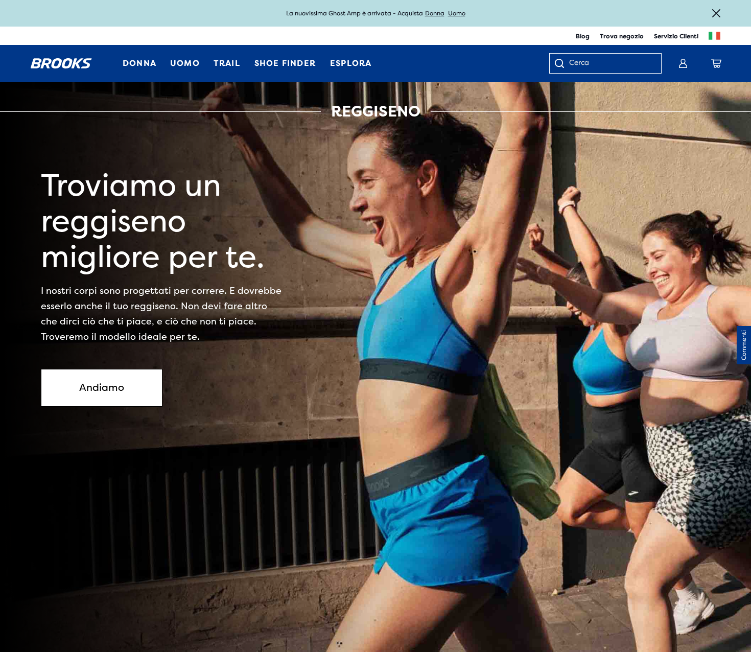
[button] (744, 345)
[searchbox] (610, 63)
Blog (583, 36)
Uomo (456, 13)
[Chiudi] (716, 13)
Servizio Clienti (676, 36)
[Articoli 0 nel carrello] (716, 63)
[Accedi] (683, 63)
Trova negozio (622, 36)
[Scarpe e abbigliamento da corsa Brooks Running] (61, 63)
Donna (434, 13)
